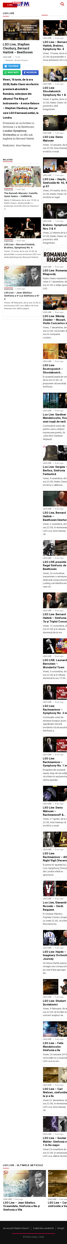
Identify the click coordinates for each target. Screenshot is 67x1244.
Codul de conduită (43, 1228)
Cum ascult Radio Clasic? (15, 1228)
